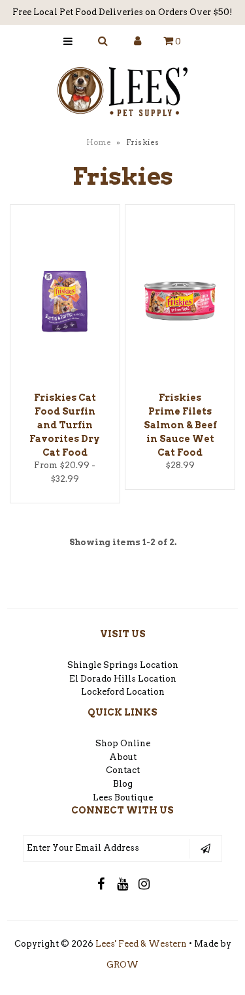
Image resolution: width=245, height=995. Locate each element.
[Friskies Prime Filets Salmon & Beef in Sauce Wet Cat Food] (180, 303)
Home (98, 142)
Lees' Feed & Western (141, 944)
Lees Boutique (123, 797)
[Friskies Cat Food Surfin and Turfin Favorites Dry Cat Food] (65, 303)
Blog (123, 784)
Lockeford (103, 692)
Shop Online (122, 743)
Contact (123, 770)
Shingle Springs (102, 665)
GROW (122, 965)
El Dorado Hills (102, 679)
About (123, 757)
